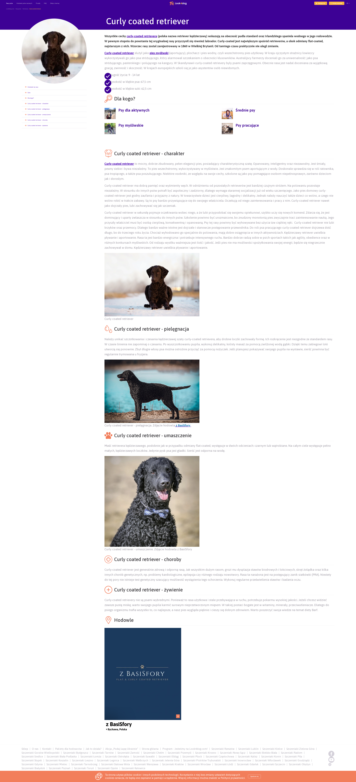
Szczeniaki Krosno (205, 752)
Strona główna (150, 748)
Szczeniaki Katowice (133, 768)
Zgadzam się (254, 776)
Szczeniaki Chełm (153, 752)
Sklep (25, 748)
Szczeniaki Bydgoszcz (75, 752)
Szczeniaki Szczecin (273, 764)
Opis (29, 92)
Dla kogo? (31, 98)
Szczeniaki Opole (108, 768)
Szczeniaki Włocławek (268, 760)
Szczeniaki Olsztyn (299, 764)
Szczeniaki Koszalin (57, 760)
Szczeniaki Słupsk (32, 760)
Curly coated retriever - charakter (38, 103)
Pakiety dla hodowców (68, 748)
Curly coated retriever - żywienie (38, 125)
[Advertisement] (219, 142)
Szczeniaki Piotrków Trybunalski (202, 760)
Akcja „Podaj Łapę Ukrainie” (121, 748)
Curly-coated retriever (119, 53)
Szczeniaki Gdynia (32, 764)
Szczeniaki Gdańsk (247, 764)
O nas (35, 748)
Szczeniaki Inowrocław (238, 760)
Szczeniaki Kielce (272, 748)
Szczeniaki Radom (291, 752)
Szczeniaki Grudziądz (297, 760)
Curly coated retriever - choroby (38, 120)
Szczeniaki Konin (271, 756)
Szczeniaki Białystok (33, 768)
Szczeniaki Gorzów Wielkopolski (40, 752)
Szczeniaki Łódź (224, 764)
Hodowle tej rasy (33, 87)
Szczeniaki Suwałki (144, 756)
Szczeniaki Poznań (59, 768)
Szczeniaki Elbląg (169, 756)
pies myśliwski (159, 53)
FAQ (45, 3)
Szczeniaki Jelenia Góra (165, 760)
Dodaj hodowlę (337, 3)
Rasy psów (9, 3)
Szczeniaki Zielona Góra (300, 748)
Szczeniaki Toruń (84, 768)
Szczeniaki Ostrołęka (117, 756)
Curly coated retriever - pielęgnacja (39, 109)
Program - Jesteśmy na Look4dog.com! (185, 748)
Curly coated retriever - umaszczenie (39, 114)
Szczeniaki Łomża (91, 756)
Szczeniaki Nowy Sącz (232, 752)
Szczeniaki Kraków (173, 764)
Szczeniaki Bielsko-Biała (263, 752)
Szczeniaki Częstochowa (220, 756)
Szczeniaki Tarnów (103, 752)
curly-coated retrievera (142, 36)
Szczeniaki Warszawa (146, 764)
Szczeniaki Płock (192, 756)
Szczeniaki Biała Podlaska (62, 756)
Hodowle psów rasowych (24, 3)
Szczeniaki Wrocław (199, 764)
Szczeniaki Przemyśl (179, 752)
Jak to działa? (93, 748)
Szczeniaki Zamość (129, 752)
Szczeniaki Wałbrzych (135, 760)
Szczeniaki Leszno (82, 760)
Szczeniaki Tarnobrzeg (84, 764)
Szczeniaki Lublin (248, 748)
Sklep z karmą (54, 3)
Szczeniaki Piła (293, 756)
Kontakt (46, 748)
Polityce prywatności (233, 777)
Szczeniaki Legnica (108, 760)
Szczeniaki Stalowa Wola (115, 764)
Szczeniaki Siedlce (32, 756)
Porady (38, 3)
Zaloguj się (321, 3)
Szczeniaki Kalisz (247, 756)
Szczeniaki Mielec (57, 764)
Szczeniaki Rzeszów (223, 748)
